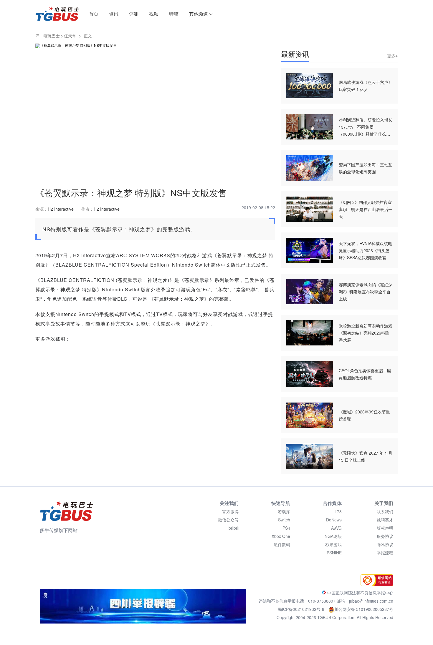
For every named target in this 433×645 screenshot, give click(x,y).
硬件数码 (282, 544)
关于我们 (383, 503)
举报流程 (385, 553)
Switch (284, 520)
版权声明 (385, 528)
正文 (88, 36)
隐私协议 (385, 544)
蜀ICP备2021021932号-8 (301, 609)
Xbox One (281, 536)
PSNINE (334, 553)
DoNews (334, 520)
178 (338, 511)
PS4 (286, 528)
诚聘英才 (385, 520)
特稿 (174, 13)
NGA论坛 (333, 536)
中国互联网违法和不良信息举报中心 (359, 593)
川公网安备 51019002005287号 (363, 609)
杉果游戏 (333, 544)
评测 (133, 13)
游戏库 (284, 511)
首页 (93, 13)
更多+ (392, 56)
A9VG (336, 528)
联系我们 (385, 511)
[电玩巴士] (66, 511)
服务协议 (385, 536)
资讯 (113, 13)
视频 (153, 13)
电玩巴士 (51, 36)
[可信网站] (375, 584)
